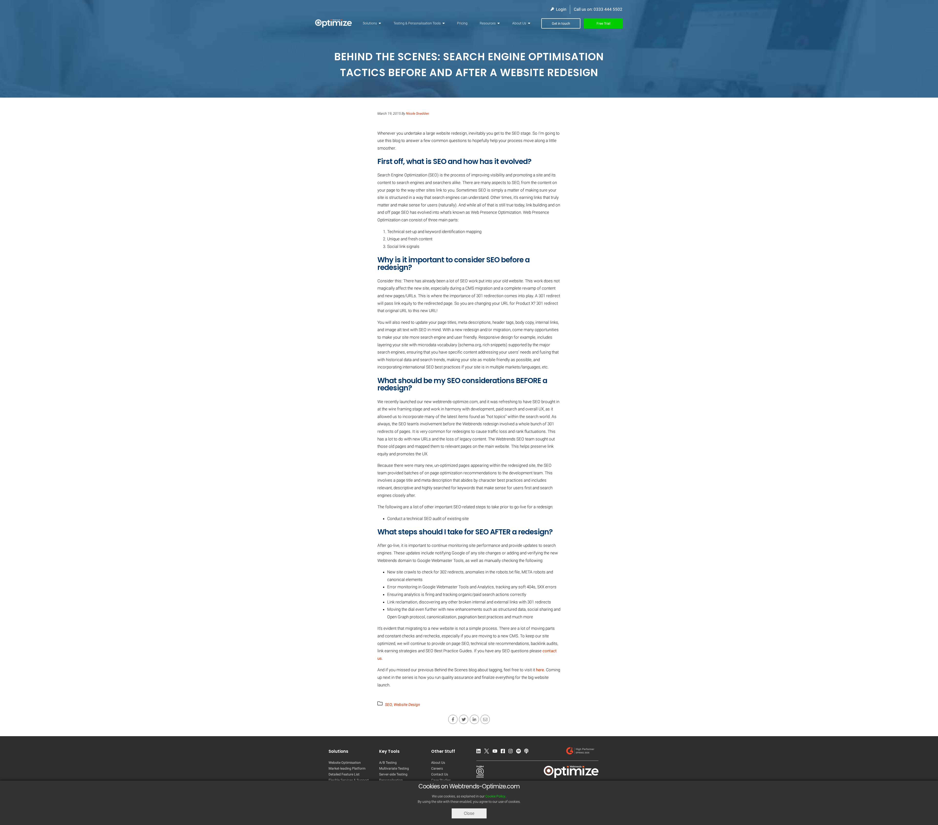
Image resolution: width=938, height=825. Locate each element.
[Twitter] (487, 752)
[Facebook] (504, 752)
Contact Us (439, 774)
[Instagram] (511, 752)
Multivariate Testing (394, 768)
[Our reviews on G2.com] (581, 752)
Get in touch (561, 23)
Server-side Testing (393, 774)
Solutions (370, 23)
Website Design (407, 704)
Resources (488, 23)
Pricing (462, 23)
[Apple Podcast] (527, 752)
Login (560, 9)
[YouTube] (496, 752)
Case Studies (441, 780)
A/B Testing (388, 762)
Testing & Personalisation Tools (417, 23)
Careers (437, 768)
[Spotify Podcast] (519, 752)
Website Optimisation (345, 762)
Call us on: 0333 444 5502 (598, 9)
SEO (388, 704)
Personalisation (391, 780)
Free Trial (603, 23)
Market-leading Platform (347, 768)
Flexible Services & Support (349, 780)
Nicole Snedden (417, 113)
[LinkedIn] (479, 752)
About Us (519, 23)
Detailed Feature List (344, 774)
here (540, 669)
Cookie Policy (495, 796)
